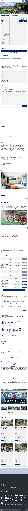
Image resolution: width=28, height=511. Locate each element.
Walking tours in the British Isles (4, 484)
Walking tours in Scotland (4, 482)
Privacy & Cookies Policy (13, 487)
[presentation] (26, 198)
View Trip (3, 440)
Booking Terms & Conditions (13, 484)
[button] (22, 12)
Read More (2, 251)
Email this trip (15, 52)
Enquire (24, 259)
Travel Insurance (12, 486)
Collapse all (7, 87)
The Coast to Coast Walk (3, 485)
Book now (22, 21)
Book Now (24, 281)
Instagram (4, 491)
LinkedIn (7, 491)
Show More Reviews (13, 357)
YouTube (6, 491)
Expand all (3, 87)
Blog (1, 491)
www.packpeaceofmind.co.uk (15, 506)
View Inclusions (23, 19)
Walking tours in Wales (3, 483)
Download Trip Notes (15, 50)
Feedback (11, 485)
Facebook (3, 491)
